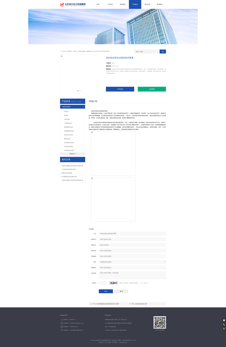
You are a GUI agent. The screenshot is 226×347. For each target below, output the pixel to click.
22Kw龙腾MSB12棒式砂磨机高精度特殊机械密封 (118, 323)
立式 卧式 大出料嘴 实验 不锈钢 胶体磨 (115, 330)
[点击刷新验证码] (113, 282)
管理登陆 (114, 342)
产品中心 (75, 51)
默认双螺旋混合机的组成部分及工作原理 (108, 304)
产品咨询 (120, 89)
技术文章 (147, 4)
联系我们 (160, 4)
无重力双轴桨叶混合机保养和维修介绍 (72, 180)
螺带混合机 (89, 51)
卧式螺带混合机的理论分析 (69, 176)
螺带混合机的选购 (67, 173)
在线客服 (152, 89)
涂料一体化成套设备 (110, 326)
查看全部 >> (72, 153)
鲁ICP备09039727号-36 (129, 340)
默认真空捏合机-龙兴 (141, 304)
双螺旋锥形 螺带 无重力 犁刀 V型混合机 (116, 319)
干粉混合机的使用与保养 (69, 169)
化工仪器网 (108, 342)
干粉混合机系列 (82, 51)
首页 (98, 4)
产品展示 (135, 4)
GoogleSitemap (123, 342)
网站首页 (70, 51)
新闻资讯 (123, 4)
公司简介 (110, 4)
